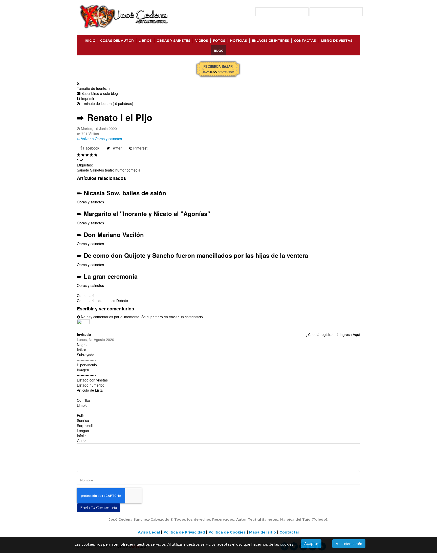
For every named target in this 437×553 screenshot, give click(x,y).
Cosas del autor (117, 40)
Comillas (84, 400)
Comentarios (87, 295)
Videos (201, 40)
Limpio (82, 405)
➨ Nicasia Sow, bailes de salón (121, 192)
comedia (133, 170)
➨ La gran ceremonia (107, 276)
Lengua (83, 430)
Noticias (238, 40)
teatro (109, 170)
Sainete (83, 170)
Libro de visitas (337, 40)
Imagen (83, 369)
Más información (349, 543)
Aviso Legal (149, 532)
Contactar (305, 40)
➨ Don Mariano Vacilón (110, 234)
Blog (219, 51)
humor (120, 170)
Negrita (83, 344)
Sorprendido (87, 425)
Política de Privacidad (184, 532)
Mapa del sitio (262, 532)
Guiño (81, 440)
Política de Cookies (227, 532)
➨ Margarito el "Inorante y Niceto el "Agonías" (143, 213)
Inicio (90, 40)
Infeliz (81, 435)
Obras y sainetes (90, 201)
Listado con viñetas (92, 379)
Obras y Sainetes (173, 40)
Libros (145, 40)
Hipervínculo (87, 364)
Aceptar (311, 543)
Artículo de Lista (90, 390)
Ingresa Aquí (350, 334)
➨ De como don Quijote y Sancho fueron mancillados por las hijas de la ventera (192, 255)
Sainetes (97, 170)
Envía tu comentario (98, 507)
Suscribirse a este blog (99, 93)
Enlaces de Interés (270, 40)
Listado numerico (90, 385)
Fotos (219, 40)
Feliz (80, 415)
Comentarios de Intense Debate (102, 300)
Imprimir (87, 98)
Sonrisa (83, 420)
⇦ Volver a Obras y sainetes (99, 138)
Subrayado (85, 354)
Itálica (81, 349)
